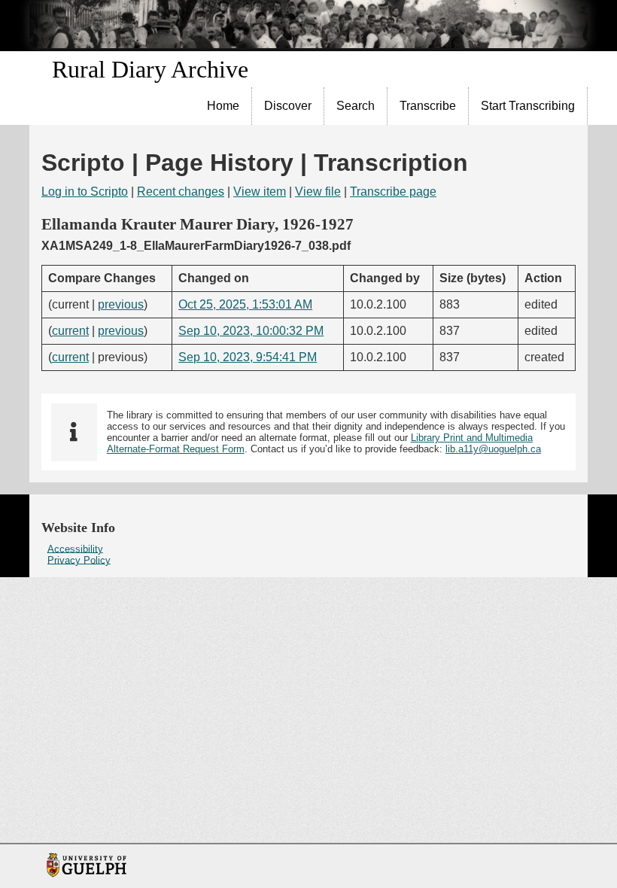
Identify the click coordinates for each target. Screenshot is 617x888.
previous (121, 304)
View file (318, 191)
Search (355, 105)
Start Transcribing (528, 105)
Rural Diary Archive (150, 69)
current (70, 330)
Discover (288, 105)
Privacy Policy (79, 559)
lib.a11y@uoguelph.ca (493, 449)
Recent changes (180, 191)
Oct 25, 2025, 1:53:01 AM (245, 304)
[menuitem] (223, 106)
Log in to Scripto (84, 191)
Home (223, 105)
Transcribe (428, 105)
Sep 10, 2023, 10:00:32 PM (251, 330)
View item (259, 191)
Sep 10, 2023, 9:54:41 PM (247, 357)
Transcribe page (393, 191)
